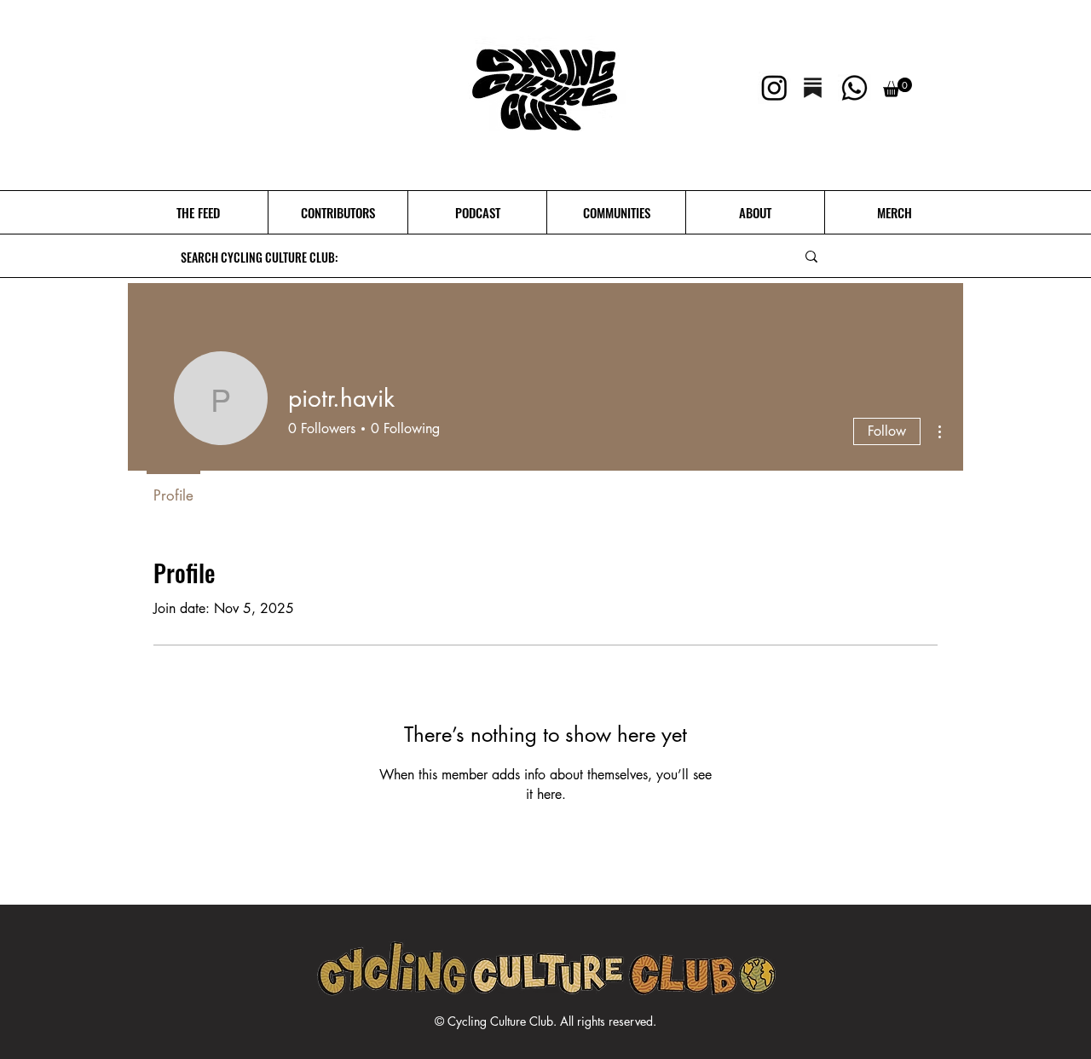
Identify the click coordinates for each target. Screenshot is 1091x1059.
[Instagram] (774, 87)
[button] (897, 87)
